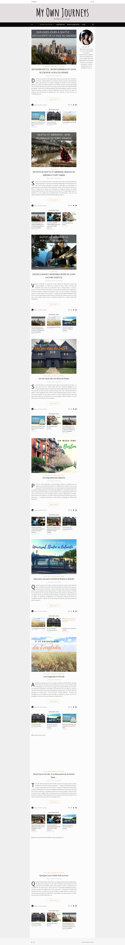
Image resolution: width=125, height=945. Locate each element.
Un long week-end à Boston (54, 477)
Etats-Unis (46, 66)
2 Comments (58, 75)
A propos (34, 1)
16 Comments (57, 178)
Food (83, 24)
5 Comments (57, 481)
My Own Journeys (62, 12)
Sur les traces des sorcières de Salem (54, 378)
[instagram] (93, 1)
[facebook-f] (91, 1)
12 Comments (57, 381)
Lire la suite (54, 99)
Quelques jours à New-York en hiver (53, 875)
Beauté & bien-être (73, 24)
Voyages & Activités (46, 24)
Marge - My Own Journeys (40, 105)
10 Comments (58, 280)
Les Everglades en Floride (69, 122)
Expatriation (60, 24)
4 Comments (57, 582)
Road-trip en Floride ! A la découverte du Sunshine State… (38, 123)
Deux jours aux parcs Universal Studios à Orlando (67, 328)
